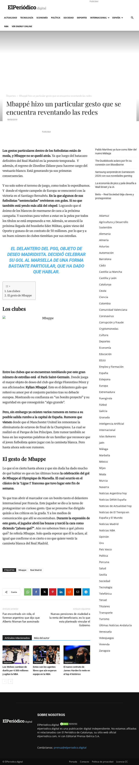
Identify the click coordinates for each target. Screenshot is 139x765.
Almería (104, 240)
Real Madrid (36, 570)
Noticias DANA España (112, 499)
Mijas (102, 468)
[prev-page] (5, 681)
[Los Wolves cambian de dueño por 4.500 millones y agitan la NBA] (16, 654)
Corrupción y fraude (111, 322)
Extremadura (107, 392)
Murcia (103, 480)
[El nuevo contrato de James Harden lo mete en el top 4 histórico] (77, 654)
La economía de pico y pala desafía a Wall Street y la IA (115, 185)
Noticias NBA (107, 530)
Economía (42, 17)
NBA (6, 26)
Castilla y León (108, 278)
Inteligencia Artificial (111, 423)
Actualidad (10, 17)
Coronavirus (106, 316)
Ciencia (103, 297)
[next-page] (10, 681)
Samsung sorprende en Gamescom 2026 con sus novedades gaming (114, 174)
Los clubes (13, 291)
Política (55, 17)
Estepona (104, 379)
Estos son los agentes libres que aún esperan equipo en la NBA (44, 670)
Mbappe (22, 570)
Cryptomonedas (108, 328)
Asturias (104, 246)
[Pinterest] (52, 592)
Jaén (101, 442)
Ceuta (102, 290)
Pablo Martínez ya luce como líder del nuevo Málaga (115, 151)
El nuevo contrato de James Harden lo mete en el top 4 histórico (77, 670)
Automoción (106, 252)
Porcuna (104, 562)
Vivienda (104, 644)
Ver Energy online (22, 26)
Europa (103, 385)
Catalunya (105, 284)
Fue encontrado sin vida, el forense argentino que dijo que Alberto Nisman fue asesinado (21, 617)
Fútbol (103, 404)
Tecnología (26, 17)
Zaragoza (104, 650)
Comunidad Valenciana (113, 309)
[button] (132, 18)
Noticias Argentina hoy (113, 493)
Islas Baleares (107, 436)
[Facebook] (36, 592)
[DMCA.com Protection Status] (69, 724)
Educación (105, 354)
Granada (104, 417)
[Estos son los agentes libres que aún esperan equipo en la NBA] (46, 654)
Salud (102, 568)
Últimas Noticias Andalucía (115, 625)
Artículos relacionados (17, 638)
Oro (101, 543)
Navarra (104, 487)
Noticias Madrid (109, 524)
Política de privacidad (102, 761)
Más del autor (41, 638)
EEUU (102, 360)
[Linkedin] (61, 592)
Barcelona (105, 259)
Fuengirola (105, 398)
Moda (102, 474)
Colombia (105, 303)
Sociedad (69, 17)
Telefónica (105, 593)
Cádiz (102, 265)
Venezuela (105, 631)
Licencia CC (122, 761)
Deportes (82, 17)
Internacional (98, 17)
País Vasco (105, 549)
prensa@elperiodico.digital (70, 747)
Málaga (103, 449)
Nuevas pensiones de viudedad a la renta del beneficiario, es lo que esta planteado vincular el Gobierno (69, 619)
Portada (73, 761)
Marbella (104, 455)
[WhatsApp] (27, 592)
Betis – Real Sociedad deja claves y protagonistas (114, 196)
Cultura (103, 335)
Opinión (104, 536)
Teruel (103, 600)
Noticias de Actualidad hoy (115, 506)
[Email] (77, 592)
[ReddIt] (69, 592)
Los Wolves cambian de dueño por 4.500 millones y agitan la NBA (15, 670)
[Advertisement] (94, 8)
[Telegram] (86, 592)
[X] (44, 592)
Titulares (104, 606)
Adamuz (104, 215)
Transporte (106, 612)
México (103, 461)
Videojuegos (106, 638)
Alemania (105, 233)
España (116, 17)
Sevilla (103, 574)
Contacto (84, 761)
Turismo (104, 619)
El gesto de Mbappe (19, 295)
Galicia (103, 411)
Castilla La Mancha (110, 271)
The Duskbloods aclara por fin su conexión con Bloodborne (113, 162)
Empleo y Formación (111, 366)
